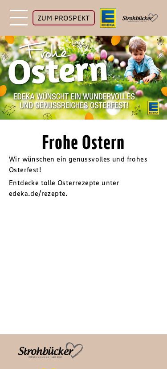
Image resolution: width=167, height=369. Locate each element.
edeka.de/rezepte (37, 193)
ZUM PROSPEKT (63, 17)
